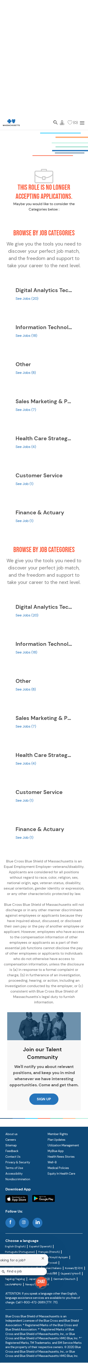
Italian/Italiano (52, 1268)
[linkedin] (37, 1223)
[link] (11, 122)
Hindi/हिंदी (51, 1273)
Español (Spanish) (40, 1246)
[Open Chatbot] (41, 1282)
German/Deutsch (64, 1279)
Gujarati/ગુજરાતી (71, 1273)
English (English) (15, 1246)
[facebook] (10, 1223)
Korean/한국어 (74, 1268)
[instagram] (24, 1223)
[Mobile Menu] (82, 122)
